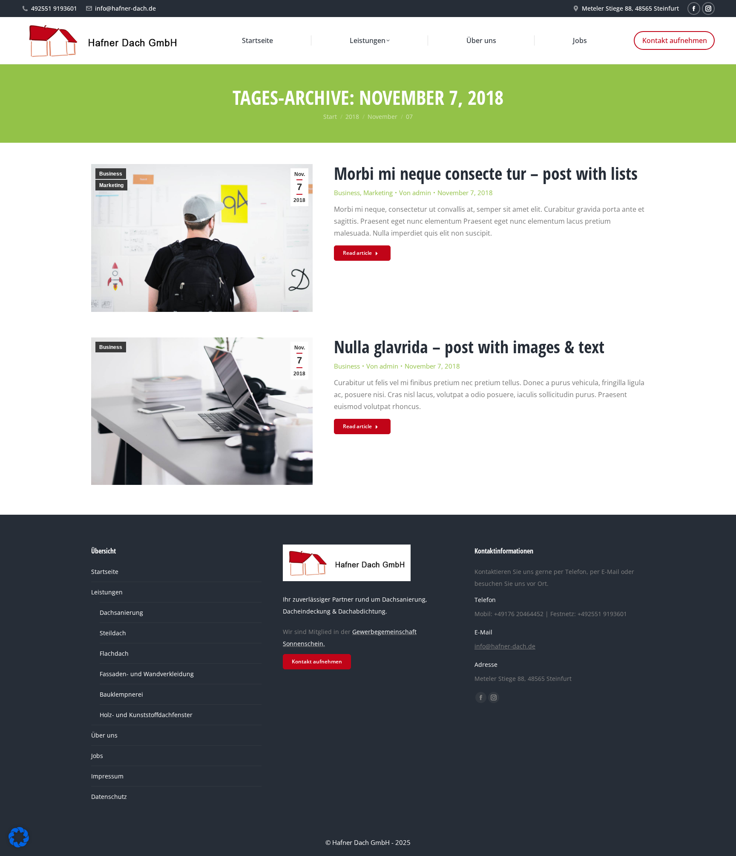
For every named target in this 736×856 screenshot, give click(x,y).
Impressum (107, 776)
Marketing (111, 185)
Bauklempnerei (121, 694)
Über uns (104, 735)
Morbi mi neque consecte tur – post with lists (486, 173)
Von (415, 192)
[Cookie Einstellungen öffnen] (19, 845)
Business (110, 174)
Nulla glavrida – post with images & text (469, 346)
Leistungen (107, 592)
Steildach (113, 633)
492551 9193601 (54, 8)
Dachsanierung (121, 612)
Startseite (104, 572)
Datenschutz (109, 797)
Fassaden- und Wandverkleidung (147, 674)
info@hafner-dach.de (125, 8)
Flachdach (114, 653)
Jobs (97, 756)
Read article (357, 253)
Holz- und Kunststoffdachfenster (146, 715)
